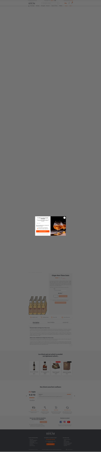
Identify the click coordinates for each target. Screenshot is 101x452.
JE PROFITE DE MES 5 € (42, 231)
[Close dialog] (64, 218)
